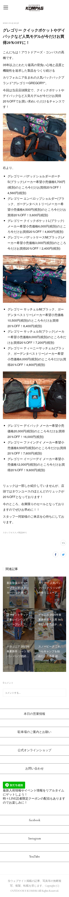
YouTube (34, 856)
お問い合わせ (34, 768)
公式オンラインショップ (34, 750)
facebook (34, 820)
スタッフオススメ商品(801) (15, 532)
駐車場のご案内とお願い (34, 732)
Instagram (34, 838)
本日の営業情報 (34, 714)
